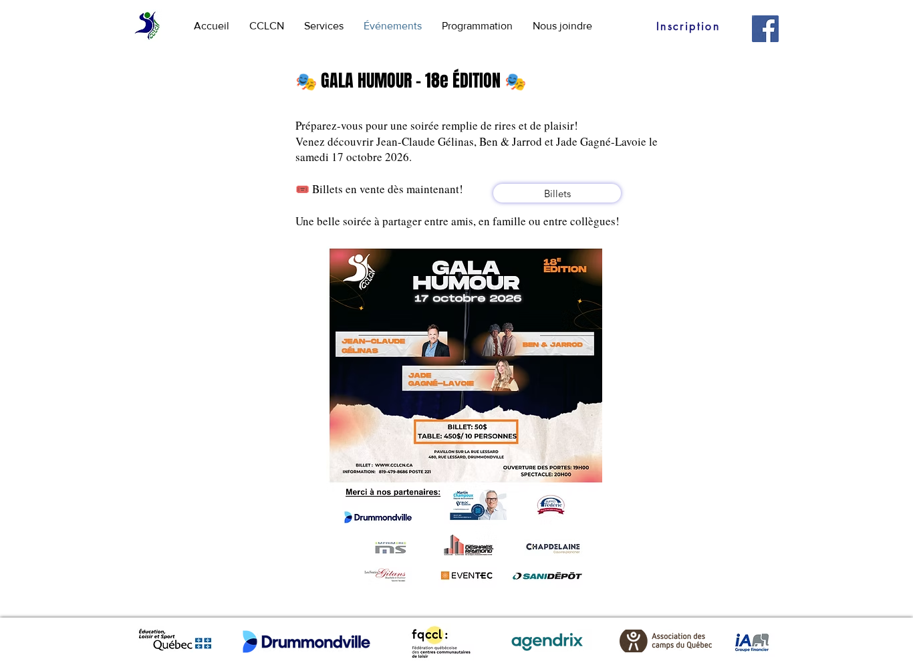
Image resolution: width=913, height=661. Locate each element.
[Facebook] (765, 28)
